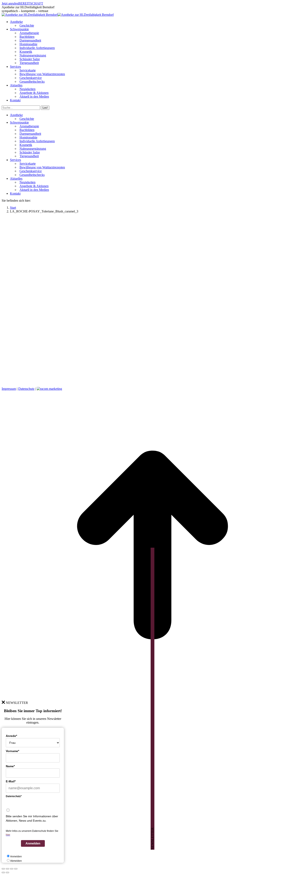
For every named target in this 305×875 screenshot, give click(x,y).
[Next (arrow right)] (7, 872)
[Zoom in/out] (15, 868)
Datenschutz (26, 388)
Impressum (9, 388)
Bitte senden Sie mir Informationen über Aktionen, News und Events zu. (32, 818)
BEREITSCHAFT (30, 3)
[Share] (7, 868)
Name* (10, 766)
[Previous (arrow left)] (3, 872)
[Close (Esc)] (3, 868)
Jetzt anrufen (10, 3)
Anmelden (33, 843)
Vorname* (12, 751)
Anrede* (11, 736)
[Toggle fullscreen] (11, 868)
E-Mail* (11, 781)
